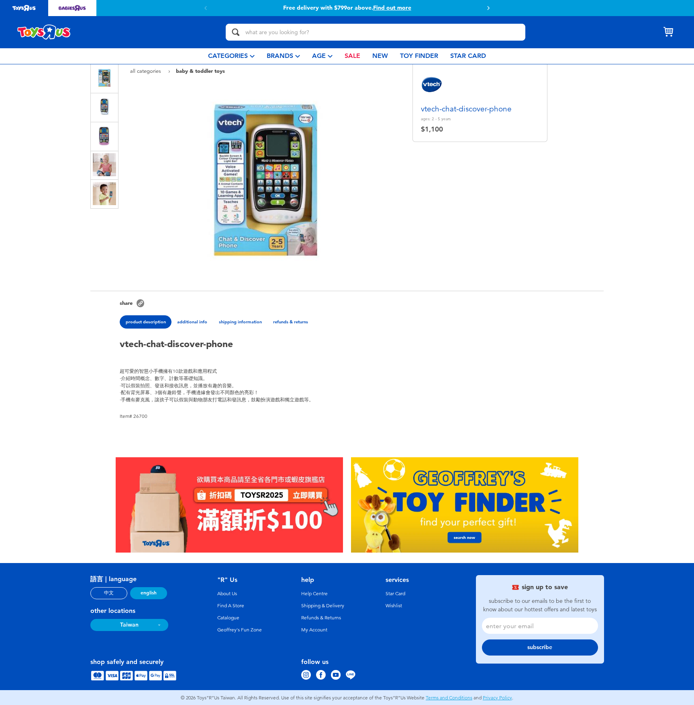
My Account (314, 630)
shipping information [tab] (240, 322)
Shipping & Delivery (322, 605)
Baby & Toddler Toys (200, 71)
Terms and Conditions (449, 698)
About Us (227, 593)
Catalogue (228, 618)
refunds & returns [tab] (290, 322)
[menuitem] (231, 56)
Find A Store (230, 605)
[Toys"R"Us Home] (44, 32)
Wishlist (394, 605)
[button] (488, 8)
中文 (109, 593)
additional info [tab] (192, 322)
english (149, 593)
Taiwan (129, 624)
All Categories (146, 71)
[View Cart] (668, 32)
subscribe (539, 647)
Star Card (395, 593)
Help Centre (314, 593)
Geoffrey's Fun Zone (239, 630)
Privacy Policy (497, 698)
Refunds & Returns (321, 618)
